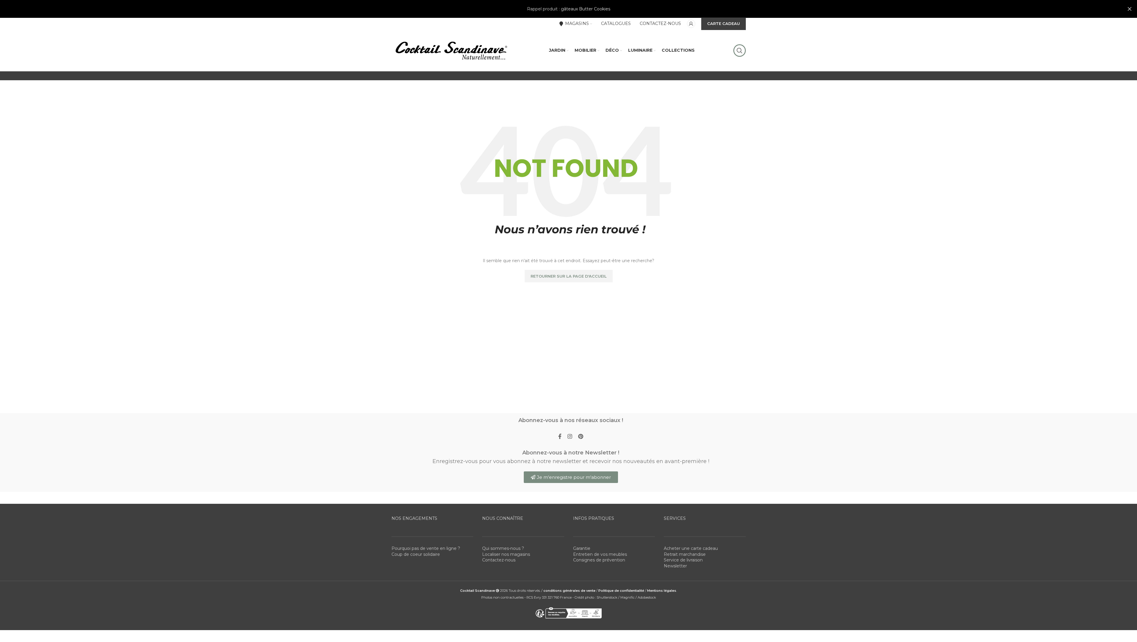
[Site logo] (450, 50)
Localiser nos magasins (506, 554)
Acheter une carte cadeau (691, 548)
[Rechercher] (739, 50)
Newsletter (675, 566)
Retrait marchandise (685, 554)
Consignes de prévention (599, 560)
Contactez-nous (498, 560)
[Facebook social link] (559, 437)
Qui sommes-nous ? (503, 548)
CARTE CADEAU (723, 23)
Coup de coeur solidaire (415, 554)
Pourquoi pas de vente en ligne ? (425, 548)
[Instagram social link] (569, 437)
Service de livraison (683, 560)
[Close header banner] (1129, 9)
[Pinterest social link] (580, 437)
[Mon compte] (691, 24)
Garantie (581, 548)
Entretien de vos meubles (600, 554)
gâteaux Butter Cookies (585, 9)
